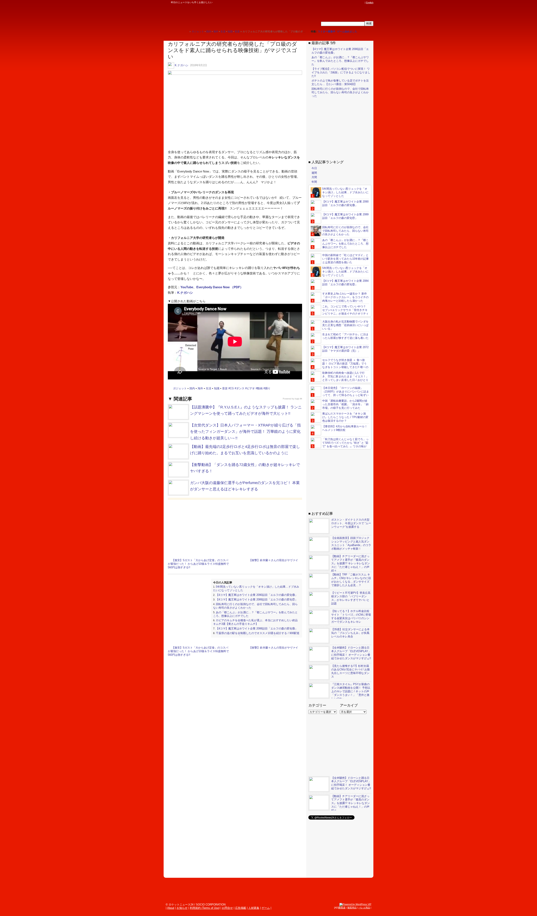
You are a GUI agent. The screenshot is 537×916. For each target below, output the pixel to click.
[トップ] (186, 31)
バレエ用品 (364, 907)
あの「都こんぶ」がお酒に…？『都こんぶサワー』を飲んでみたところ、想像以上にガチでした (340, 61)
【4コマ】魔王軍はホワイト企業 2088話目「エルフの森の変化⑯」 (257, 628)
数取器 (342, 907)
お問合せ (227, 907)
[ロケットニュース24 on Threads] (346, 2)
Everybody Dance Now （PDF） (219, 287)
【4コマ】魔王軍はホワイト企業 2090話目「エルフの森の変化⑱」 (257, 594)
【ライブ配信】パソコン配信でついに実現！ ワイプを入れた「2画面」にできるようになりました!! (341, 72)
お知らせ (182, 907)
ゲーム (266, 907)
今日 (314, 168)
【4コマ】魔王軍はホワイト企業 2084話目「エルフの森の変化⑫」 (345, 282)
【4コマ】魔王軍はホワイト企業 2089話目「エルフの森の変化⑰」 (257, 599)
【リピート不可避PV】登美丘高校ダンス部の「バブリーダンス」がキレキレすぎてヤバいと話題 (350, 598)
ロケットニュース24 (213, 15)
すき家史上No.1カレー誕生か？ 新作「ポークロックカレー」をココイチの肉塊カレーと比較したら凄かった (345, 297)
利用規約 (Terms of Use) (205, 907)
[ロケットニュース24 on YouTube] (358, 2)
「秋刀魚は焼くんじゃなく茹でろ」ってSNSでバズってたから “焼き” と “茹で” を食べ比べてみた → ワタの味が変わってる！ (340, 444)
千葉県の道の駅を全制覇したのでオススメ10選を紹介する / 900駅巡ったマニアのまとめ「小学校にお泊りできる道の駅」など (256, 635)
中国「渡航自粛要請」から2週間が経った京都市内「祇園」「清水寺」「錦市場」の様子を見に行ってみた (345, 404)
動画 (260, 388)
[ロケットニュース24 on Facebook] (342, 2)
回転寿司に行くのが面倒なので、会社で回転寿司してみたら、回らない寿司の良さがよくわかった (340, 92)
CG (232, 388)
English (369, 2)
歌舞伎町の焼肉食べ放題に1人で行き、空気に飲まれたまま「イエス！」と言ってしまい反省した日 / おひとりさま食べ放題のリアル (340, 378)
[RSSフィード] (362, 2)
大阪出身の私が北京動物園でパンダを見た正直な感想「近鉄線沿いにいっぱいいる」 (345, 325)
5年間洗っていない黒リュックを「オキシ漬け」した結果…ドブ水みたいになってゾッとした (345, 192)
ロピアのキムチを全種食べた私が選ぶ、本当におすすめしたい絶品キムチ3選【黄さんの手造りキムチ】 (255, 622)
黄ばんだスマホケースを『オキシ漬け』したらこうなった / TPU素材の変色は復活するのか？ (345, 417)
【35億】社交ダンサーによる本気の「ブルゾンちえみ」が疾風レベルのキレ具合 (350, 633)
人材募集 (253, 907)
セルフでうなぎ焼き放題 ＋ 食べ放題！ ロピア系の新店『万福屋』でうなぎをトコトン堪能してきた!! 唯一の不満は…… (339, 365)
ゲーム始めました (347, 31)
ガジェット (180, 388)
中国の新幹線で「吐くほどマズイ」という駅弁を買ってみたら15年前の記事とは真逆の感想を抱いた (345, 259)
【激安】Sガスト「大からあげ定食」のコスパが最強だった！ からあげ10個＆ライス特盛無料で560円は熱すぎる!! (198, 564)
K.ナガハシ (181, 65)
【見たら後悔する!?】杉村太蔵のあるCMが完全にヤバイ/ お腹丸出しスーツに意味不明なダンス (350, 671)
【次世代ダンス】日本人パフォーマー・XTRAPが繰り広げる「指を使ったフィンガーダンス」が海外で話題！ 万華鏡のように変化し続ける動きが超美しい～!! (245, 431)
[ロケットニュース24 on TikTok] (354, 2)
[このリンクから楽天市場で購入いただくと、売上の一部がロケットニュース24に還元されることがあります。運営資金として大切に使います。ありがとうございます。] (334, 2)
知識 (216, 388)
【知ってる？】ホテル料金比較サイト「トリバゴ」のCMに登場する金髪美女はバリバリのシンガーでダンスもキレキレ (351, 616)
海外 (200, 388)
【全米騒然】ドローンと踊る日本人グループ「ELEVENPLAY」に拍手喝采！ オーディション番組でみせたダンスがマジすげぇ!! (351, 653)
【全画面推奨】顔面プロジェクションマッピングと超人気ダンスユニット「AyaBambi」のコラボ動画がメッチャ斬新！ (351, 543)
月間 (314, 177)
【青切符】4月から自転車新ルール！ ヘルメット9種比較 (344, 428)
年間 (314, 181)
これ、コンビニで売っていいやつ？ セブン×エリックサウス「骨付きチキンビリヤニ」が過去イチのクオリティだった (340, 312)
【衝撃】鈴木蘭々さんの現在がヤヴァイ (273, 560)
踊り (267, 388)
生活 (208, 388)
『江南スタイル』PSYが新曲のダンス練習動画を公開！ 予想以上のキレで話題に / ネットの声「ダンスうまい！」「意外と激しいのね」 (350, 691)
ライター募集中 (326, 31)
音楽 (225, 388)
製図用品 (352, 907)
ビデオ (251, 388)
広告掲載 (240, 907)
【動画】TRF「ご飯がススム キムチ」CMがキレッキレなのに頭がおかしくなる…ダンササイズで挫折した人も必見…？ (351, 580)
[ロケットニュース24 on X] (338, 2)
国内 (192, 388)
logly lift (298, 398)
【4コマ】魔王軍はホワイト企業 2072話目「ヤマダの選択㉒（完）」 (345, 349)
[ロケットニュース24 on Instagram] (350, 2)
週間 (314, 172)
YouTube (186, 287)
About (170, 907)
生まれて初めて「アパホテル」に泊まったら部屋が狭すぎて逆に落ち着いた (345, 336)
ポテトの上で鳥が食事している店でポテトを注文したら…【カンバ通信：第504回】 (340, 82)
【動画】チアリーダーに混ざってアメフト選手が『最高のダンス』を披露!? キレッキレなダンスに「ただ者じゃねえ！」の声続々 (350, 563)
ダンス (240, 388)
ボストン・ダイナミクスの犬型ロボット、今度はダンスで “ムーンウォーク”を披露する (351, 523)
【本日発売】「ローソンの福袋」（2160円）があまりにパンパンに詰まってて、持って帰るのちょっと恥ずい (345, 391)
